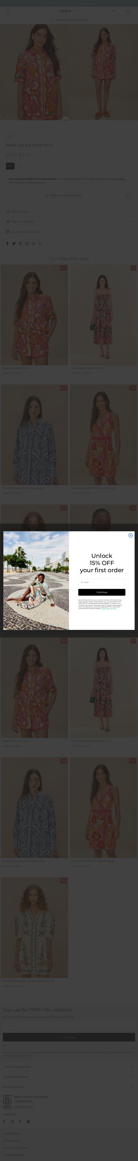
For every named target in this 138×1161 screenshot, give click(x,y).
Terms (114, 608)
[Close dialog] (131, 535)
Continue (101, 592)
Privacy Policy (106, 608)
